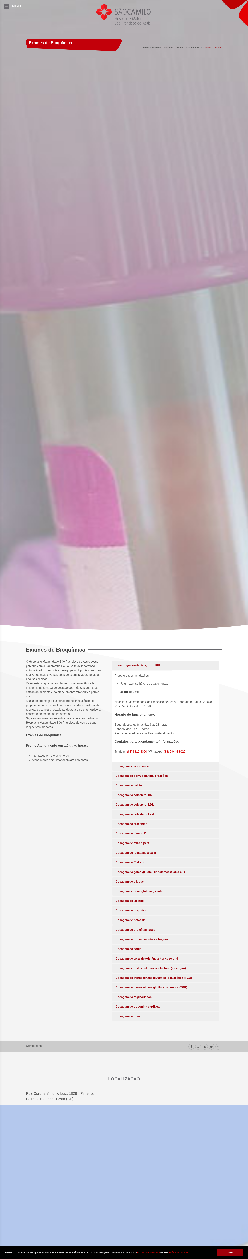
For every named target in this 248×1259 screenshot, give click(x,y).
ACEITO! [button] (230, 1252)
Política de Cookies (178, 1252)
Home (145, 47)
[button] (189, 1252)
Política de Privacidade (148, 1252)
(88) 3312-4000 (137, 751)
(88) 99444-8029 (174, 751)
